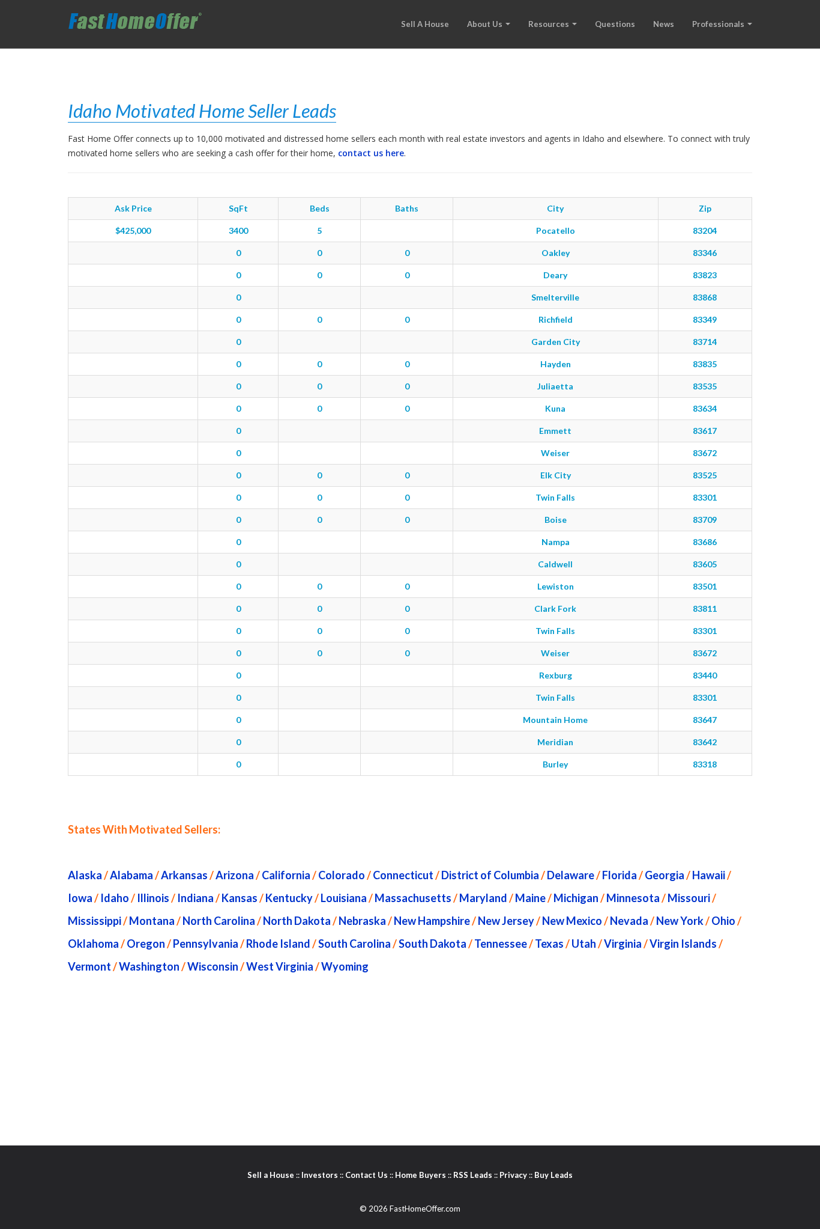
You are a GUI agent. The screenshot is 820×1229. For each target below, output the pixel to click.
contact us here (371, 153)
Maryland (483, 897)
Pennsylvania (205, 943)
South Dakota (432, 943)
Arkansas (184, 875)
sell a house (425, 24)
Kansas (240, 897)
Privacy (513, 1175)
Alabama (131, 875)
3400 (238, 230)
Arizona (235, 875)
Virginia (623, 943)
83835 (705, 364)
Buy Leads (553, 1175)
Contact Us (366, 1175)
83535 (705, 386)
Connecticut (403, 875)
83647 (705, 720)
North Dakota (297, 920)
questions (615, 24)
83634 (705, 408)
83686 (705, 542)
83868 (705, 297)
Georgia (664, 875)
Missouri (689, 897)
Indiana (195, 897)
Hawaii (708, 875)
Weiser (555, 453)
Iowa (80, 897)
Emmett (555, 430)
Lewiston (555, 586)
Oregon (146, 943)
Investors (319, 1175)
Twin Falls (555, 497)
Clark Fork (555, 608)
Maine (530, 897)
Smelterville (555, 297)
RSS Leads (472, 1175)
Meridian (555, 742)
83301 (705, 497)
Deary (555, 275)
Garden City (555, 342)
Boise (555, 519)
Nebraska (362, 920)
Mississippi (94, 920)
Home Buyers (420, 1175)
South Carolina (354, 943)
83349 (705, 319)
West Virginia (279, 966)
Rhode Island (278, 943)
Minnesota (633, 897)
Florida (619, 875)
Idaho (114, 897)
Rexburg (555, 675)
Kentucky (289, 897)
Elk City (555, 475)
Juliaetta (555, 386)
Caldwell (555, 564)
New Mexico (572, 920)
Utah (583, 943)
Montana (152, 920)
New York (680, 920)
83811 (705, 608)
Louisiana (344, 897)
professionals (719, 24)
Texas (549, 943)
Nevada (629, 920)
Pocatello (555, 230)
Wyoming (345, 966)
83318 (705, 764)
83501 (705, 586)
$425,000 (133, 230)
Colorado (341, 875)
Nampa (555, 542)
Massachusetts (413, 897)
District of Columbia (490, 875)
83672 (705, 453)
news (663, 24)
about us (485, 24)
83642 (705, 742)
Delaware (570, 875)
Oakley (555, 253)
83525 (705, 475)
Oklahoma (93, 943)
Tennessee (500, 943)
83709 (705, 519)
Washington (149, 966)
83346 (705, 253)
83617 (705, 430)
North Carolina (218, 920)
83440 (705, 675)
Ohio (723, 920)
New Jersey (506, 920)
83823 (705, 275)
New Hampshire (432, 920)
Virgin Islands (683, 943)
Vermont (89, 966)
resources (549, 24)
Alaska (85, 875)
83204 (705, 230)
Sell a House (270, 1175)
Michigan (575, 897)
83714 (705, 342)
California (286, 875)
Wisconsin (212, 966)
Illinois (153, 897)
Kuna (555, 408)
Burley (555, 764)
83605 (705, 564)
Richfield (555, 319)
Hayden (555, 364)
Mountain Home (555, 720)
